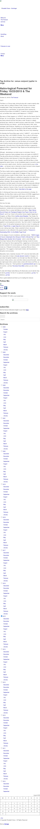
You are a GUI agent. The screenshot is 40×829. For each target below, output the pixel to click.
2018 (4, 517)
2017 (4, 550)
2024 (4, 327)
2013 (4, 682)
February (5, 347)
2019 (4, 484)
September (6, 362)
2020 (4, 451)
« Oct (1, 818)
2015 (4, 616)
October (5, 329)
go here (7, 273)
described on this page (25, 189)
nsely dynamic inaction (23, 256)
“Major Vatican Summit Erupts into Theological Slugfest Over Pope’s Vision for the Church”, (18, 212)
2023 (4, 352)
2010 (4, 781)
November (6, 357)
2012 (4, 715)
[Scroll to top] (0, 828)
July (4, 334)
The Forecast (14, 97)
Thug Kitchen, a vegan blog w (11, 226)
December (6, 355)
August (5, 332)
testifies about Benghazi (21, 216)
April (4, 342)
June (4, 337)
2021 (4, 418)
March (5, 344)
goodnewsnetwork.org (29, 264)
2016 (4, 583)
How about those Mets (18, 266)
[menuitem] (20, 18)
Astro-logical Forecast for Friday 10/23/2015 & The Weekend (16, 91)
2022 (4, 385)
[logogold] (14, 8)
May (4, 339)
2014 (4, 649)
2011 (4, 748)
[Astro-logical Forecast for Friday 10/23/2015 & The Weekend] (0, 86)
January (5, 350)
